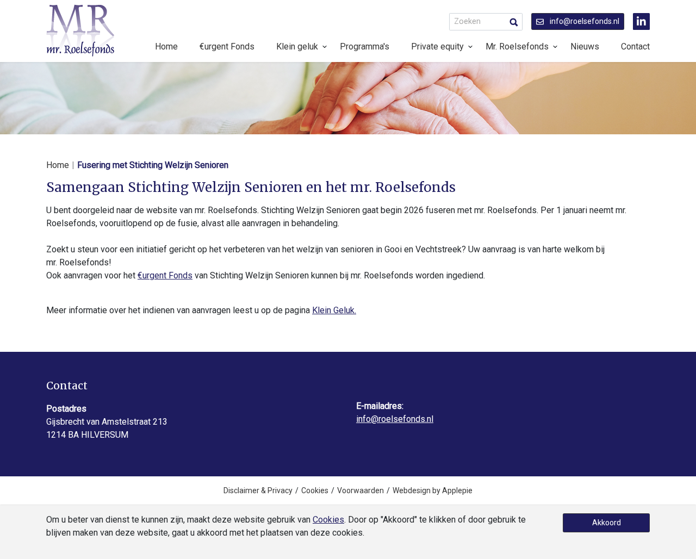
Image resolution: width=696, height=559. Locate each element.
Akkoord (606, 522)
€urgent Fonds (227, 46)
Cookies (314, 490)
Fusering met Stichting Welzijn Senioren (152, 165)
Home (166, 46)
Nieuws (584, 46)
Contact (635, 46)
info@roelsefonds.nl (583, 21)
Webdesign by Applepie (433, 490)
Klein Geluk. (334, 310)
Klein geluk (297, 46)
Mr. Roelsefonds (517, 46)
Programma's (364, 46)
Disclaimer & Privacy (258, 490)
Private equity (437, 46)
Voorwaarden (360, 490)
